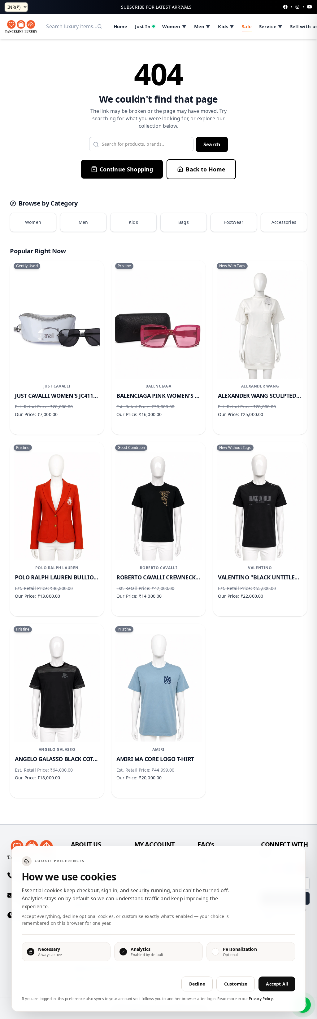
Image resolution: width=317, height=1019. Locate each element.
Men (83, 222)
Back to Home (205, 169)
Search (211, 144)
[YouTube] (309, 7)
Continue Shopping (126, 169)
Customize (235, 984)
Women (33, 222)
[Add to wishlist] (90, 280)
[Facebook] (285, 7)
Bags (183, 222)
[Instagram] (297, 7)
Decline (197, 984)
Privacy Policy (261, 998)
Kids (133, 222)
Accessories (283, 222)
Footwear (233, 222)
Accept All (277, 984)
